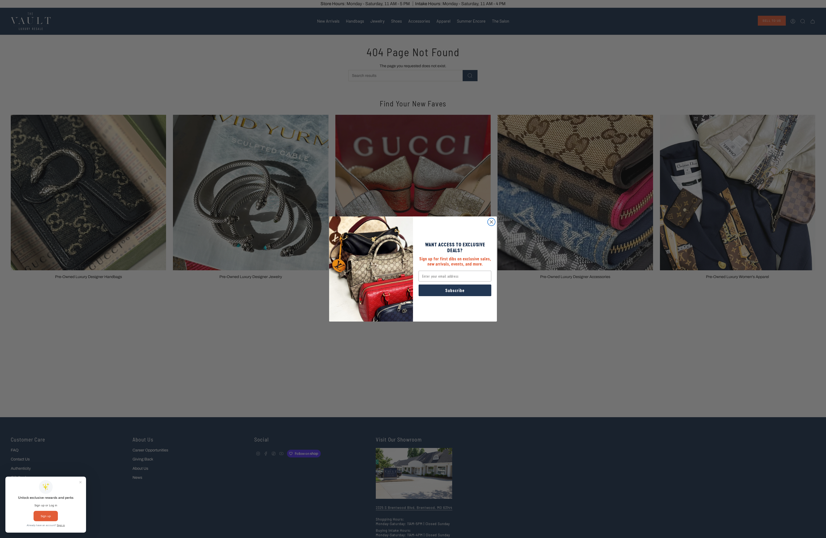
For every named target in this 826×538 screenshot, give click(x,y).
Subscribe (455, 290)
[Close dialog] (491, 222)
